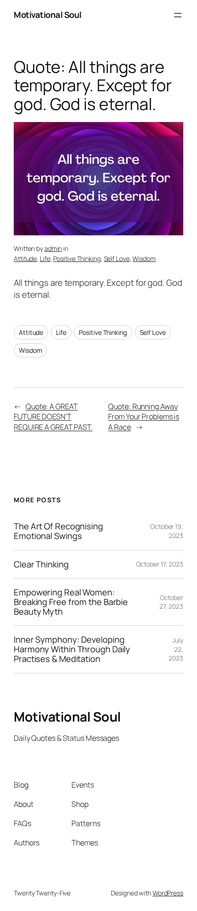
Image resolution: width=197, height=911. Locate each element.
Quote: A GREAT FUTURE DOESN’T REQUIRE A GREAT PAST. (53, 416)
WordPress (168, 893)
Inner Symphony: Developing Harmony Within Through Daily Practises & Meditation (72, 649)
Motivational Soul (48, 15)
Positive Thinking (76, 258)
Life (45, 258)
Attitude (25, 258)
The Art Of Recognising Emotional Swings (58, 531)
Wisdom (143, 258)
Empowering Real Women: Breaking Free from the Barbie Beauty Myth (71, 602)
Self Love (117, 258)
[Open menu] (177, 15)
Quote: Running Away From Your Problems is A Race (143, 416)
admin (53, 248)
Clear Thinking (41, 564)
